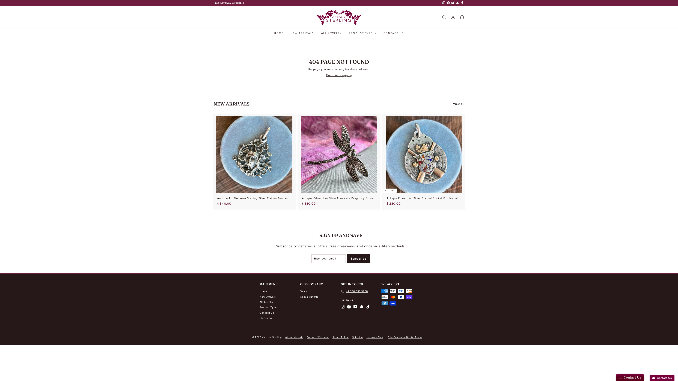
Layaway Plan (375, 337)
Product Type (361, 33)
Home (278, 33)
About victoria (309, 296)
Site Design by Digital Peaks (405, 337)
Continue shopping (339, 75)
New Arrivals (302, 33)
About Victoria (294, 337)
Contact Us (393, 33)
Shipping (357, 337)
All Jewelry (331, 33)
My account (267, 318)
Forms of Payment (318, 337)
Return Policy (340, 337)
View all (458, 103)
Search (304, 291)
